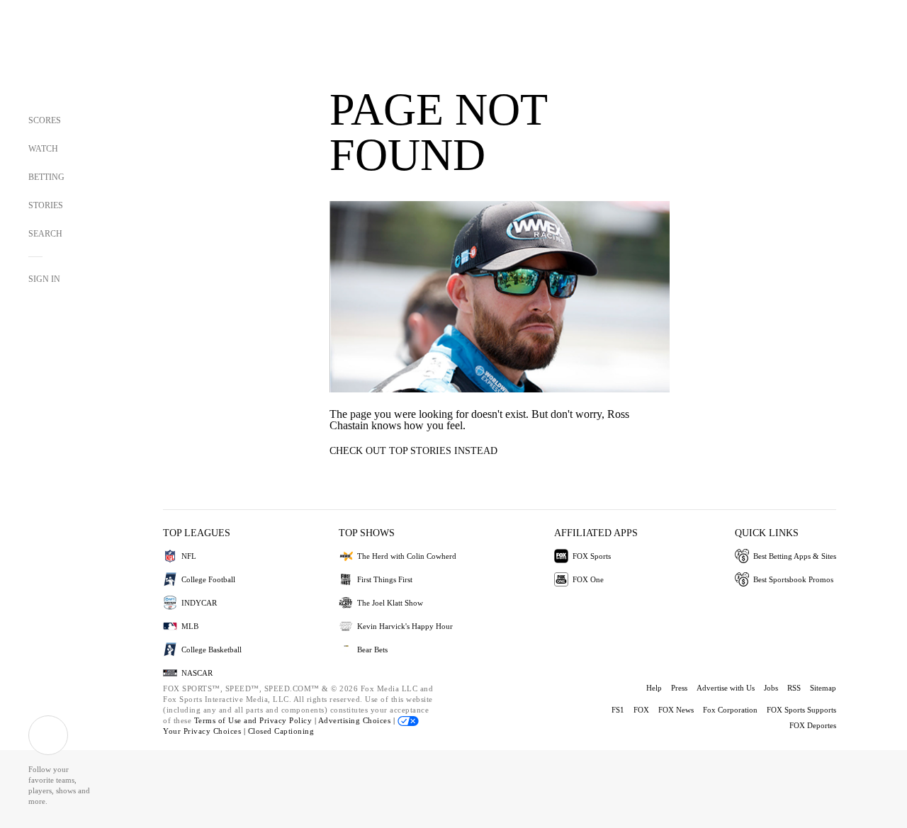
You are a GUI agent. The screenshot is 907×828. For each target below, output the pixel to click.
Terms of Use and (227, 720)
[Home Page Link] (54, 58)
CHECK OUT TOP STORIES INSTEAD (413, 451)
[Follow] (48, 735)
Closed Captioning (281, 731)
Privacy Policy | (288, 720)
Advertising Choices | (358, 720)
